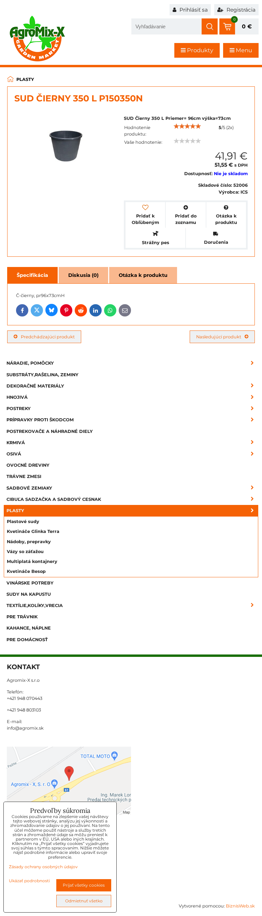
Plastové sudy (23, 521)
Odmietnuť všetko (84, 900)
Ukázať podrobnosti (29, 880)
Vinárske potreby (30, 583)
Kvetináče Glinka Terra (33, 531)
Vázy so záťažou (25, 551)
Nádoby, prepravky (29, 541)
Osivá (13, 453)
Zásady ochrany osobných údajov (43, 866)
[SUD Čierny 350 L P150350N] (65, 145)
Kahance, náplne (28, 628)
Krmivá (15, 442)
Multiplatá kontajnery (32, 561)
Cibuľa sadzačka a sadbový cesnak (53, 499)
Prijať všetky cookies (84, 885)
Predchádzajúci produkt (48, 336)
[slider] (187, 126)
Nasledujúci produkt (218, 336)
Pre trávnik (22, 616)
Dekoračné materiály (35, 386)
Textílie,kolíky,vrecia (34, 605)
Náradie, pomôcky (30, 363)
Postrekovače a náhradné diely (49, 431)
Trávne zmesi (23, 476)
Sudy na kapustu (28, 594)
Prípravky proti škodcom (40, 419)
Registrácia (240, 9)
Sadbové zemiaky (29, 488)
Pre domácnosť (27, 639)
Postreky (18, 408)
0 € (247, 26)
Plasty (15, 510)
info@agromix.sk (25, 728)
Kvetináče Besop (26, 571)
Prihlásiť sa (193, 9)
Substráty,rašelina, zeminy (42, 374)
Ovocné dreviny (27, 465)
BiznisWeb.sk (240, 905)
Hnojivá (17, 397)
